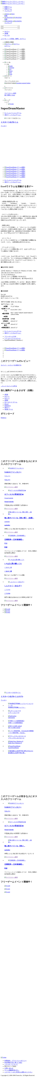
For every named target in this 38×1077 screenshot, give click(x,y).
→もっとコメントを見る (9, 386)
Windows (3, 417)
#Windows (7, 405)
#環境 (6, 400)
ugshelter (7, 521)
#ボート (7, 396)
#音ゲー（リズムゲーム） (12, 115)
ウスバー (7, 476)
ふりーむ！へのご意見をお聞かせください (18, 1072)
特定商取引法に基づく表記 (13, 1062)
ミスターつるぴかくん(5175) (12, 696)
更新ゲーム (8, 9)
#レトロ (7, 35)
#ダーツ (7, 398)
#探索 (6, 33)
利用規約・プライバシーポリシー (15, 1060)
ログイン (23, 39)
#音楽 (6, 394)
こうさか (7, 589)
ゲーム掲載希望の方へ (11, 1070)
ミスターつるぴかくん (9, 122)
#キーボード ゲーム (10, 402)
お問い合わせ (8, 1068)
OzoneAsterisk (8, 498)
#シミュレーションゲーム (12, 113)
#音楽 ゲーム (8, 409)
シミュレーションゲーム (12, 338)
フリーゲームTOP (10, 336)
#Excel (6, 404)
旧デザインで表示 (10, 1066)
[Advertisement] (19, 146)
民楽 (5, 543)
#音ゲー (7, 407)
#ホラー (7, 31)
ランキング (8, 10)
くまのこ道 (8, 567)
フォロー (4, 126)
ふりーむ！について (11, 1064)
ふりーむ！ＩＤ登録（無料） (10, 39)
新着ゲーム (8, 7)
